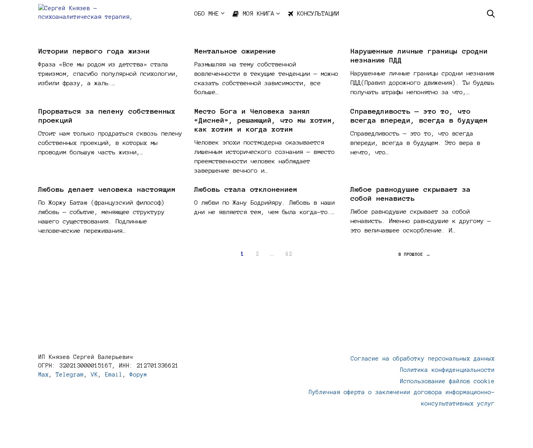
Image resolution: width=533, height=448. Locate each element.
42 (288, 254)
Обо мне (206, 13)
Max (43, 374)
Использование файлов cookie (447, 381)
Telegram (70, 374)
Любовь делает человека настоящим (107, 189)
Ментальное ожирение (235, 51)
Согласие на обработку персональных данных (423, 358)
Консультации (318, 13)
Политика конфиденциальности (447, 370)
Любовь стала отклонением (245, 189)
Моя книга (258, 13)
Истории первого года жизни (94, 51)
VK (94, 374)
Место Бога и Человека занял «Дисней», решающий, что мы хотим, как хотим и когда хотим (265, 120)
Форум (138, 374)
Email (114, 374)
